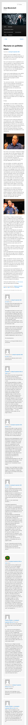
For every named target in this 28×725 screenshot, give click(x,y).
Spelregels (10, 26)
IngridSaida (7, 371)
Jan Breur (7, 485)
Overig (5, 34)
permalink (17, 287)
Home (5, 26)
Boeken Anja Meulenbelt (8, 32)
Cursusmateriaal (18, 32)
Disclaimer (10, 34)
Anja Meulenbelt (10, 8)
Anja (9, 287)
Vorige (5, 39)
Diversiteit (20, 286)
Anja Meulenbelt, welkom (8, 29)
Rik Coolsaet (20, 281)
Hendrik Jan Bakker (9, 620)
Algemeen (16, 286)
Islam (5, 287)
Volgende (22, 39)
